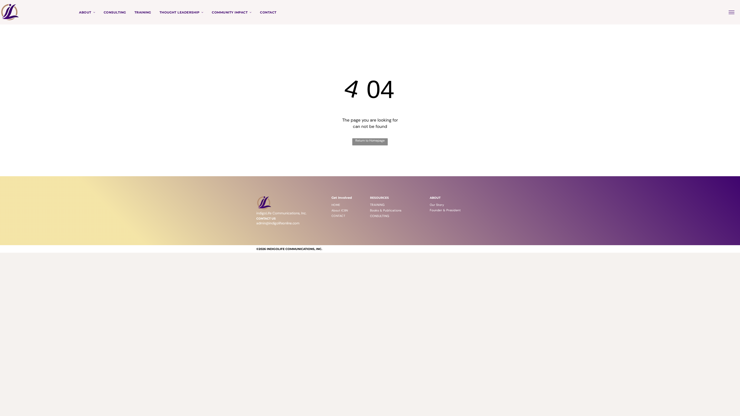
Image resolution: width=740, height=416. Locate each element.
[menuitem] (87, 12)
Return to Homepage (370, 140)
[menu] (732, 12)
